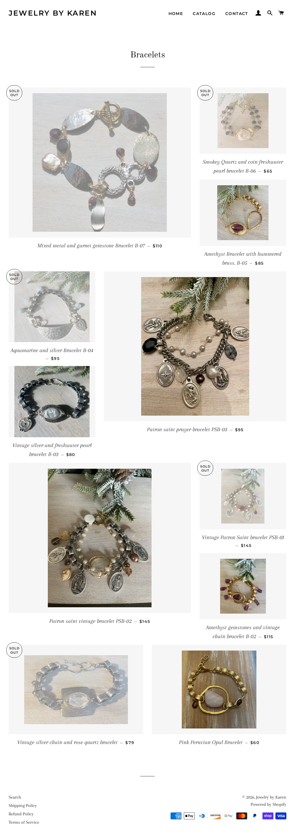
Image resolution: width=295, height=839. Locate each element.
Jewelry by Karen (53, 13)
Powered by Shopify (268, 804)
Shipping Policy (23, 805)
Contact (236, 13)
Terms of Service (24, 822)
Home (176, 13)
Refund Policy (21, 813)
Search (15, 797)
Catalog (204, 13)
